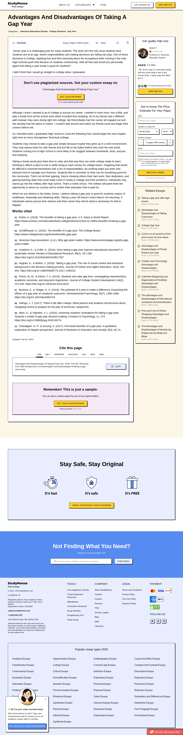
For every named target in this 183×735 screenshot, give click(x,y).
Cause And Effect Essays (147, 659)
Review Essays (61, 709)
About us (64, 5)
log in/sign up (142, 5)
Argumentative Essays (64, 659)
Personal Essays (102, 684)
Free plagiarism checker (78, 590)
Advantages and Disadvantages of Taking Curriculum (153, 213)
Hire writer (155, 91)
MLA (48, 354)
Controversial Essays (23, 671)
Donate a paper (102, 612)
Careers (98, 599)
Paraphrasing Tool (75, 615)
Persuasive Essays (144, 684)
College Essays (61, 665)
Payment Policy (129, 603)
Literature (99, 626)
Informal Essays (61, 715)
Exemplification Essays (65, 677)
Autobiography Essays (105, 659)
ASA (84, 354)
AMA (101, 354)
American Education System (34, 31)
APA (39, 354)
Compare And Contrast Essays (150, 665)
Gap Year (71, 31)
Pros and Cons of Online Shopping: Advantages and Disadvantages (155, 314)
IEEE (92, 354)
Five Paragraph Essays (146, 709)
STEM (103, 5)
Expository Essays (143, 677)
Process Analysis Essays (65, 690)
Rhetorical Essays (62, 696)
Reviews (98, 603)
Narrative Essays (61, 684)
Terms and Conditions (132, 590)
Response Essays (103, 709)
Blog (97, 617)
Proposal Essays (102, 690)
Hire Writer (165, 5)
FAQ (97, 608)
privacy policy (165, 161)
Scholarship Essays (144, 715)
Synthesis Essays (62, 721)
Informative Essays (21, 684)
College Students (57, 31)
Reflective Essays (143, 690)
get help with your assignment (27, 726)
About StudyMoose (103, 590)
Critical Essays (60, 671)
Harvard (59, 354)
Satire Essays (101, 696)
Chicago (73, 354)
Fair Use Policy (129, 599)
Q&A (97, 621)
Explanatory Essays (104, 715)
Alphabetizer (72, 602)
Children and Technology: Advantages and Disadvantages (154, 264)
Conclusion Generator (77, 606)
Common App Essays (105, 665)
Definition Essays (102, 671)
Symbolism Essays (62, 703)
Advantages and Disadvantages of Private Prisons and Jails (154, 249)
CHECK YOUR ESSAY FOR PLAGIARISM (91, 505)
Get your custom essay (70, 403)
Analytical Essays (21, 659)
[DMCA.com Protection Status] (155, 607)
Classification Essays (23, 665)
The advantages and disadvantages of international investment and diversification (156, 298)
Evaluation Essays (21, 677)
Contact (98, 594)
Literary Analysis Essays (106, 703)
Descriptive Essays (144, 671)
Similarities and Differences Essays (152, 696)
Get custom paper (70, 97)
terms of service (151, 161)
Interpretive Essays (144, 703)
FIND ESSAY (124, 561)
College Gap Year (150, 225)
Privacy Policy (128, 594)
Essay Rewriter (74, 611)
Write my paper (155, 172)
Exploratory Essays (103, 677)
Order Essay (72, 620)
